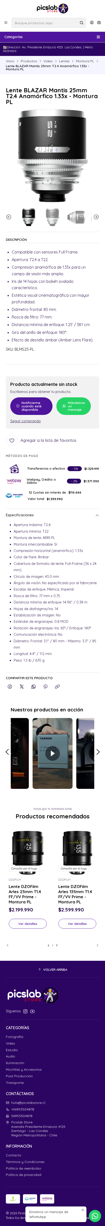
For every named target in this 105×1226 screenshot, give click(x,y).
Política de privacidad (23, 1175)
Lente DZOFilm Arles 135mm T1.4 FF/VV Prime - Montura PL (75, 894)
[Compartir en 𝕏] (22, 687)
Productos (29, 61)
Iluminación (15, 1063)
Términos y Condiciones (25, 1162)
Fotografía (14, 1037)
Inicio (10, 61)
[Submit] (81, 23)
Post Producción (19, 1076)
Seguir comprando (25, 421)
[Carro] (99, 22)
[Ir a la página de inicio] (52, 8)
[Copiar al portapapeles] (57, 687)
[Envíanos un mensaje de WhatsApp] (95, 1216)
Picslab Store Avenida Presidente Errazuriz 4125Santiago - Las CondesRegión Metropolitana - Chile (38, 1128)
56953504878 (21, 1116)
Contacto (13, 1155)
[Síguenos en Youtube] (32, 1011)
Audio (10, 1056)
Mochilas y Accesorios (24, 1069)
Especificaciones (20, 515)
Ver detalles (27, 923)
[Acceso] (92, 22)
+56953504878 (22, 1109)
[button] (52, 969)
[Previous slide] (9, 217)
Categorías (13, 37)
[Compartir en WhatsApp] (34, 687)
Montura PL (85, 61)
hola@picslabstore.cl (28, 1102)
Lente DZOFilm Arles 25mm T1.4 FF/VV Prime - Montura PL (25, 894)
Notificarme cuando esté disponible (31, 406)
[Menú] (6, 22)
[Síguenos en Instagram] (25, 1011)
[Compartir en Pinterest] (45, 687)
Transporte (15, 1082)
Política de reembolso (23, 1168)
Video (48, 61)
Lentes (64, 61)
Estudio (12, 1050)
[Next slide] (95, 217)
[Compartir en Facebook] (10, 687)
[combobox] (49, 23)
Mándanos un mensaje (76, 406)
